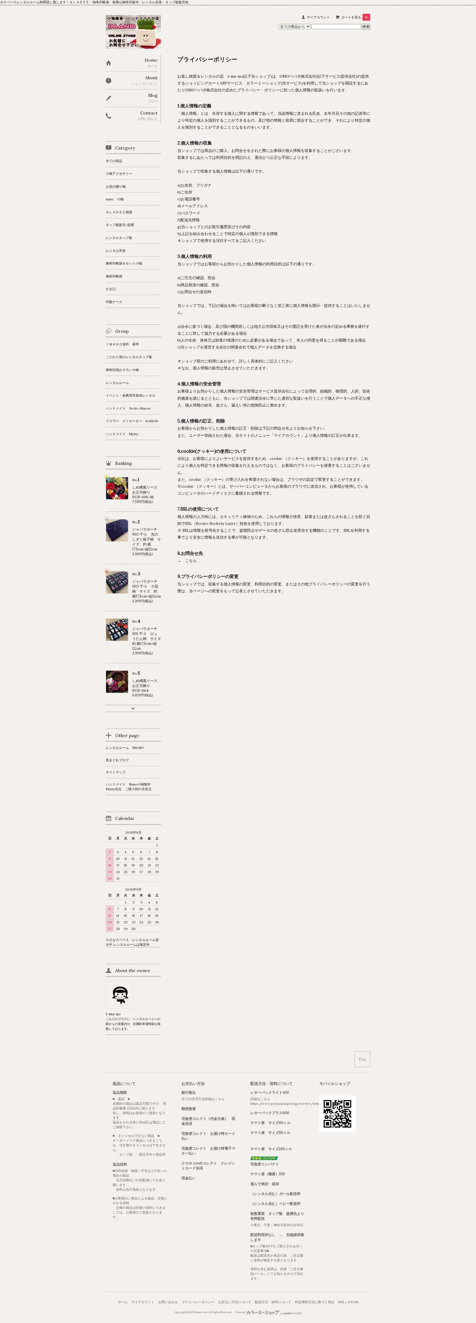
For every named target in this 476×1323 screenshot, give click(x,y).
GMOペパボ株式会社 (298, 76)
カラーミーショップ (263, 83)
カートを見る (354, 17)
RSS (341, 1302)
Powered (240, 1312)
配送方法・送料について (273, 1302)
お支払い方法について (234, 1302)
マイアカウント (318, 17)
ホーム (123, 1302)
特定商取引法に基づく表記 (314, 1302)
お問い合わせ (168, 1302)
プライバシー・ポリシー (258, 90)
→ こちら (189, 560)
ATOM (353, 1302)
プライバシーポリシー (198, 1302)
